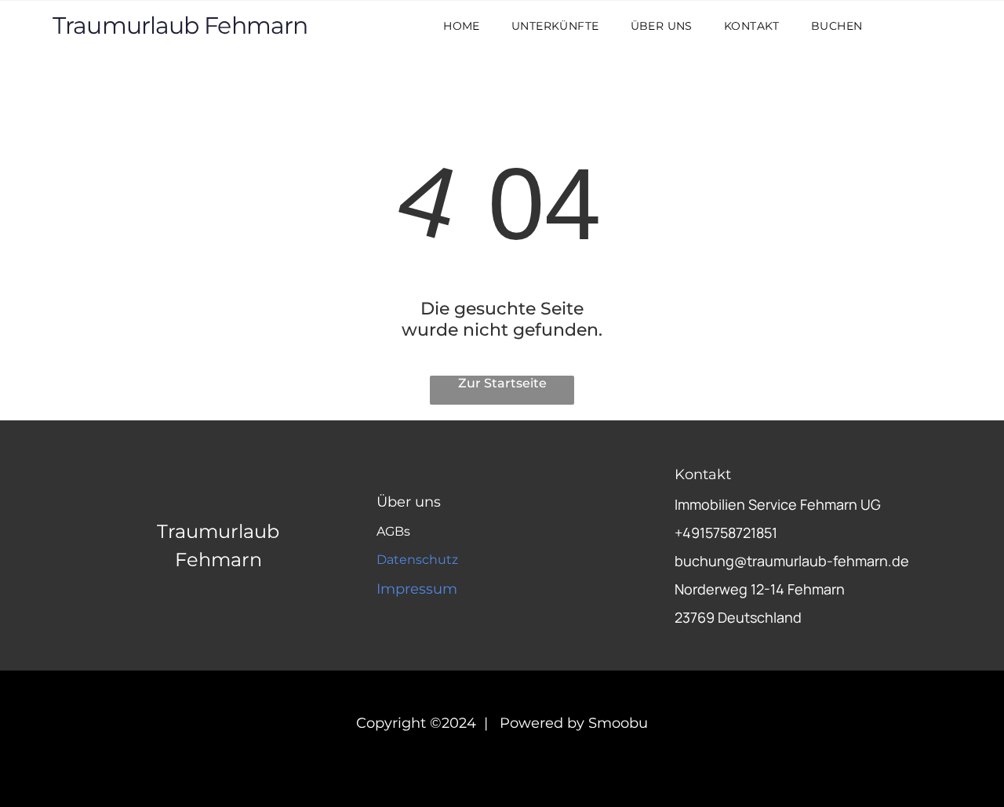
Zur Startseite (502, 383)
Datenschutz (417, 559)
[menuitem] (461, 26)
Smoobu (618, 723)
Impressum (416, 589)
